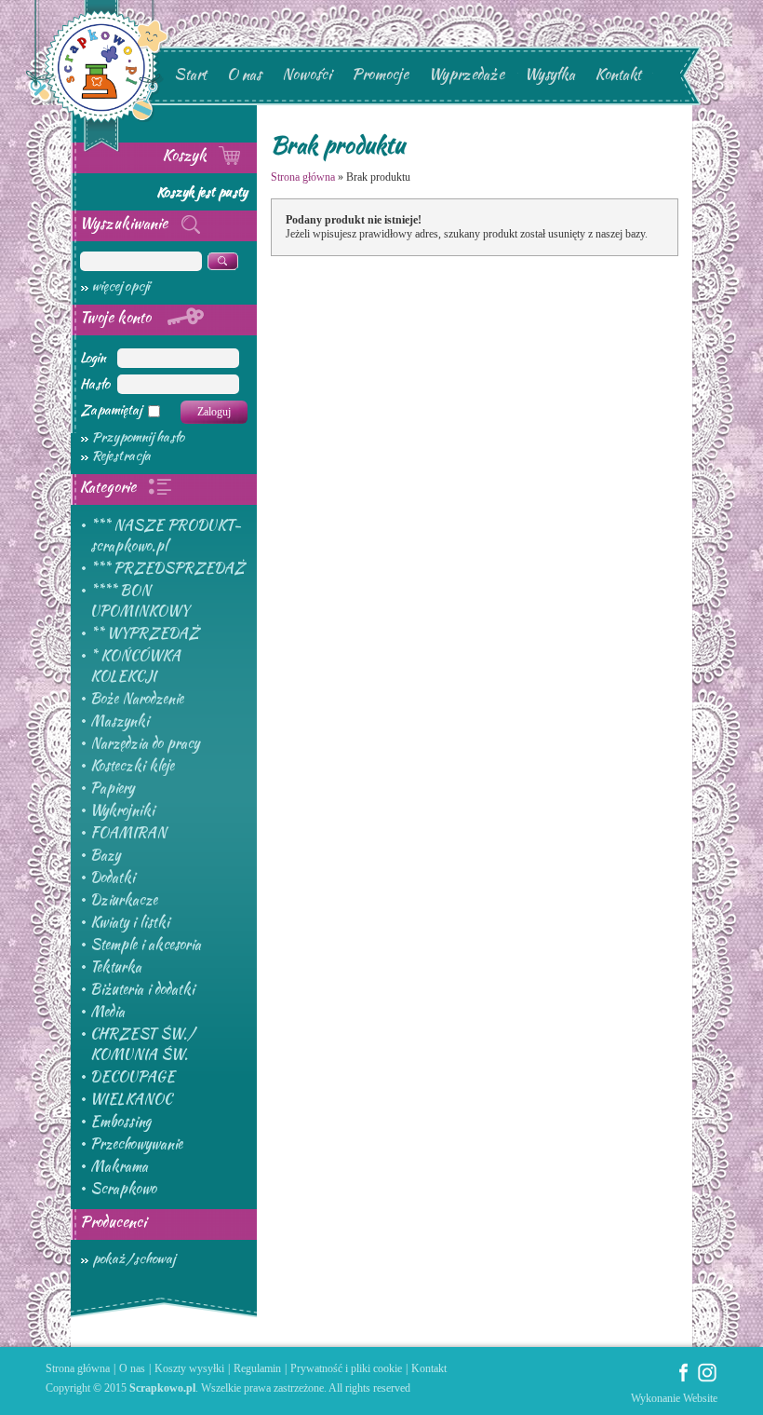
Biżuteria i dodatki (142, 989)
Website (700, 1398)
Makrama (119, 1166)
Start (190, 74)
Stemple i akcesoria (145, 944)
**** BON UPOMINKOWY (139, 600)
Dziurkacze (123, 900)
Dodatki (112, 877)
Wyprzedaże (466, 74)
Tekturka (115, 967)
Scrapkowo (123, 1188)
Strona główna (303, 177)
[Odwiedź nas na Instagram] (707, 1378)
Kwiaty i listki (129, 922)
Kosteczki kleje (132, 765)
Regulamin (257, 1368)
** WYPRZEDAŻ (144, 633)
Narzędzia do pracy (144, 743)
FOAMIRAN (128, 833)
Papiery (112, 788)
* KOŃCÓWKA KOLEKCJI (135, 666)
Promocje (380, 74)
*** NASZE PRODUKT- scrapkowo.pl (165, 535)
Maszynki (119, 721)
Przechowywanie (136, 1144)
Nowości (306, 74)
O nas (244, 74)
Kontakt (618, 74)
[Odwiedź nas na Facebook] (684, 1378)
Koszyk (186, 155)
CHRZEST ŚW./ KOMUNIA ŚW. (142, 1044)
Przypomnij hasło (138, 437)
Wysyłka (550, 74)
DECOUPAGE (132, 1077)
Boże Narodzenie (136, 698)
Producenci (113, 1221)
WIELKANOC (131, 1099)
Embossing (120, 1121)
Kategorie (110, 486)
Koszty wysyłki (189, 1368)
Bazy (105, 855)
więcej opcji (121, 286)
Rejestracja (121, 455)
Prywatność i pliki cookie (346, 1368)
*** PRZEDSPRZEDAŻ (167, 568)
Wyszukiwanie (125, 223)
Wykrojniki (122, 810)
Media (107, 1011)
